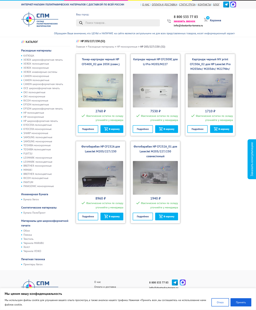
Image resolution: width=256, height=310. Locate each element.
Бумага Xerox (31, 199)
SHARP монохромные (35, 133)
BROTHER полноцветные (37, 174)
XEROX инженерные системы (40, 72)
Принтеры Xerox (33, 264)
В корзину (114, 129)
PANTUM (28, 182)
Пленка (27, 234)
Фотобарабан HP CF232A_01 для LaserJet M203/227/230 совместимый (155, 151)
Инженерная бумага (34, 194)
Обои (26, 230)
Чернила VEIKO (32, 251)
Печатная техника (33, 259)
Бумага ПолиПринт (34, 212)
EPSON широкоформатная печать (43, 108)
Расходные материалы (36, 50)
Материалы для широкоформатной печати (44, 223)
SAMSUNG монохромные (37, 141)
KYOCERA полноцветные (37, 125)
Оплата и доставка (164, 4)
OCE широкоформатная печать (41, 88)
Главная (80, 46)
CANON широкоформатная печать (43, 84)
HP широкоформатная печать (40, 121)
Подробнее (88, 129)
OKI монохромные (34, 96)
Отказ (220, 302)
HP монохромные (33, 116)
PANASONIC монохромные (38, 186)
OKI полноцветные (34, 92)
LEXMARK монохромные (37, 157)
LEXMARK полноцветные (37, 161)
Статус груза (187, 4)
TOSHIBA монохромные (37, 145)
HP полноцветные (33, 112)
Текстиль (28, 239)
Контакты (204, 4)
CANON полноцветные (36, 80)
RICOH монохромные (35, 100)
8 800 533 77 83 (186, 17)
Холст (26, 247)
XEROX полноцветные (36, 63)
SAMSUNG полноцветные (37, 137)
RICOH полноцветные (35, 178)
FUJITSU (27, 153)
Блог (216, 4)
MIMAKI (27, 169)
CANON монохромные (36, 76)
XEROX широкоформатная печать (43, 59)
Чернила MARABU (33, 243)
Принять (241, 302)
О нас (146, 4)
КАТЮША (28, 55)
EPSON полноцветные (36, 104)
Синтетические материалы (39, 207)
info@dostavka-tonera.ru (188, 25)
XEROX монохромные (36, 67)
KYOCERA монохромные (37, 129)
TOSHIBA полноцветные (37, 149)
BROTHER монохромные (37, 165)
